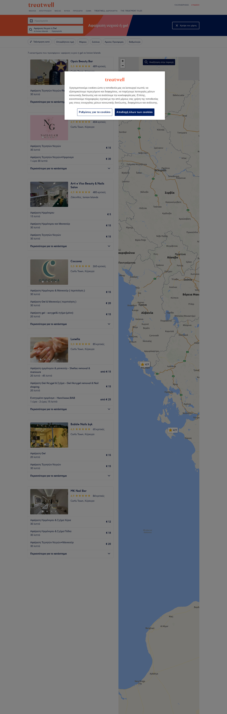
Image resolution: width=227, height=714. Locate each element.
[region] (115, 95)
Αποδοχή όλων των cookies (134, 112)
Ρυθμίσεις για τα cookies (95, 112)
